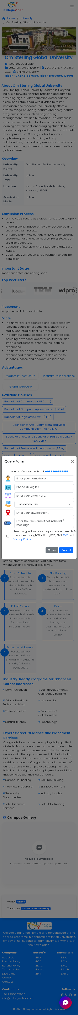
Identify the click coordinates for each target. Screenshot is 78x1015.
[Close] (72, 461)
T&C (65, 535)
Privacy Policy (22, 539)
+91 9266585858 (56, 471)
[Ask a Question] (65, 1002)
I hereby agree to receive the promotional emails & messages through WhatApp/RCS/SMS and (44, 535)
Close (52, 550)
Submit (66, 550)
